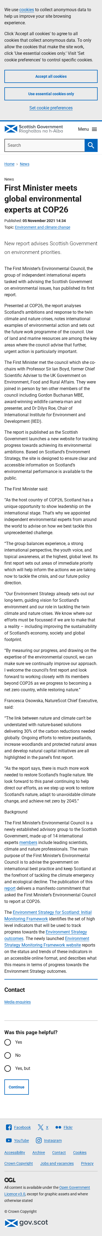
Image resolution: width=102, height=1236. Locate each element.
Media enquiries (17, 1002)
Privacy (87, 1163)
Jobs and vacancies (57, 1163)
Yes (18, 1042)
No (18, 1055)
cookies (26, 9)
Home (9, 164)
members (28, 842)
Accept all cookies (51, 76)
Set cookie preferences (51, 107)
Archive (38, 1152)
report (10, 888)
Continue (16, 1087)
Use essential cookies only (51, 94)
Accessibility (14, 1152)
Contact (59, 1152)
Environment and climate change (42, 227)
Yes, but (22, 1068)
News (24, 164)
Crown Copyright (18, 1163)
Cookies (79, 1152)
